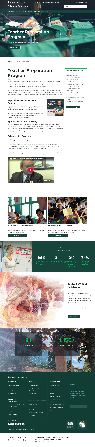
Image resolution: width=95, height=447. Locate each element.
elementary (20, 124)
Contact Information (40, 437)
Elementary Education (72, 75)
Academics (15, 11)
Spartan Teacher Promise (73, 88)
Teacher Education (12, 414)
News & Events (44, 11)
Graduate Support (33, 385)
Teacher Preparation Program (74, 70)
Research (30, 11)
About (9, 11)
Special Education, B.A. (72, 79)
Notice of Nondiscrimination (55, 439)
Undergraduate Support (35, 388)
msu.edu (47, 439)
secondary (27, 124)
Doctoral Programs (12, 390)
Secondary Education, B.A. (73, 77)
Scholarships (32, 390)
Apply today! (14, 47)
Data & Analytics (33, 407)
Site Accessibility (65, 437)
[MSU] (47, 378)
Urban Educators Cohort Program (75, 84)
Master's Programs (12, 388)
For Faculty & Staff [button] (37, 401)
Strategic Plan (39, 2)
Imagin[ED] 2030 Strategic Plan (58, 388)
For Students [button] (35, 382)
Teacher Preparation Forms (73, 92)
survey (12, 152)
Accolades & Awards (55, 399)
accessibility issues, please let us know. (25, 429)
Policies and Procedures (72, 95)
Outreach (36, 11)
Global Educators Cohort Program (75, 82)
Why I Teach (69, 90)
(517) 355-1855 (41, 439)
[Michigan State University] (17, 2)
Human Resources (33, 409)
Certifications (22, 11)
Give (86, 2)
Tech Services (32, 415)
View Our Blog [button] (73, 107)
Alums (77, 2)
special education (37, 124)
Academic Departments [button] (13, 400)
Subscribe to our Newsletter (56, 404)
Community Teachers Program (74, 86)
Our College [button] (55, 382)
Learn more (73, 316)
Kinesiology (10, 411)
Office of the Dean (54, 385)
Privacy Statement (56, 437)
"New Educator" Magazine (56, 407)
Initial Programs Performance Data (75, 97)
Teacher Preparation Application (74, 101)
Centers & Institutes (55, 396)
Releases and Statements (78, 406)
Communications (33, 404)
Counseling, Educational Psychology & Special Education (16, 405)
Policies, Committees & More (36, 412)
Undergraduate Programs (14, 385)
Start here (17, 235)
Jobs (51, 413)
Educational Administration (14, 409)
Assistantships (32, 393)
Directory (52, 393)
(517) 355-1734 (74, 384)
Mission (51, 390)
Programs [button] (12, 382)
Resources (47, 2)
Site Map (48, 437)
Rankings (52, 401)
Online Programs (12, 393)
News (51, 410)
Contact (82, 2)
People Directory (55, 2)
